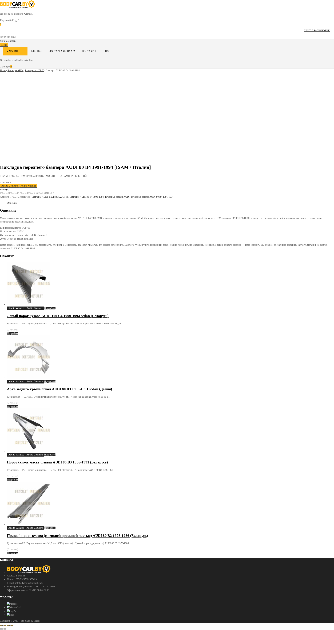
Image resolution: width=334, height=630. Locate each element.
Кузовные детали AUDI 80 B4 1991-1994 (152, 197)
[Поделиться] (8, 625)
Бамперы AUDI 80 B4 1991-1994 (87, 197)
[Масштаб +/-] (1, 625)
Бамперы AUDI (15, 70)
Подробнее (49, 308)
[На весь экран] (4, 625)
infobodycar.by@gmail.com (29, 583)
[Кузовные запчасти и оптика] (17, 7)
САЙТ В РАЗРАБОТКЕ (317, 30)
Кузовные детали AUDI (117, 197)
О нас (106, 51)
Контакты (89, 51)
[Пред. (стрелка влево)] (1, 628)
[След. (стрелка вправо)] (4, 628)
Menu (4, 44)
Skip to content (8, 40)
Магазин (12, 51)
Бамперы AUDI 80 (34, 70)
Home (3, 70)
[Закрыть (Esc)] (11, 625)
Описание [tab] (12, 203)
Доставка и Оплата (62, 51)
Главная (36, 51)
